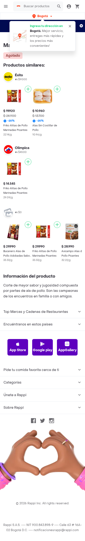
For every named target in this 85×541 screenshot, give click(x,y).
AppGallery (67, 350)
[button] (43, 16)
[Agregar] (28, 89)
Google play (42, 350)
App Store (17, 350)
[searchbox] (38, 6)
